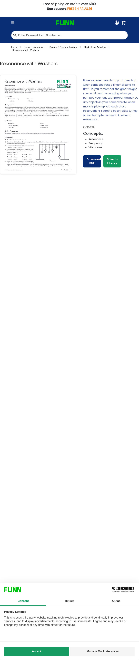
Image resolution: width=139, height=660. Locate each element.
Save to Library (112, 161)
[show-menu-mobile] (13, 23)
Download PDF (94, 161)
